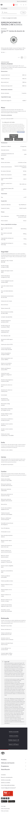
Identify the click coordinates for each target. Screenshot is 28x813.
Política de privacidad (5, 808)
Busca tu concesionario (21, 1)
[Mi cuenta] (23, 5)
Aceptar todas (18, 139)
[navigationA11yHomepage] (2, 5)
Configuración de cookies (13, 136)
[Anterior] (22, 57)
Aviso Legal (3, 806)
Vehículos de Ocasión (7, 763)
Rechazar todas (9, 139)
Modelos (4, 759)
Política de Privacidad (20, 131)
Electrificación (5, 769)
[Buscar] (21, 5)
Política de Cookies (5, 810)
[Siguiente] (25, 57)
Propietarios (5, 766)
